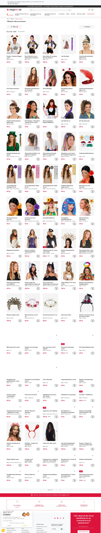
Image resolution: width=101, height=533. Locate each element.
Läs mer (9, 525)
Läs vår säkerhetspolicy (7, 520)
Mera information (14, 4)
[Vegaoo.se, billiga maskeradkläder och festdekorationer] (14, 10)
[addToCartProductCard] (20, 62)
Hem (8, 18)
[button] (89, 10)
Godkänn (24, 525)
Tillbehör (12, 18)
